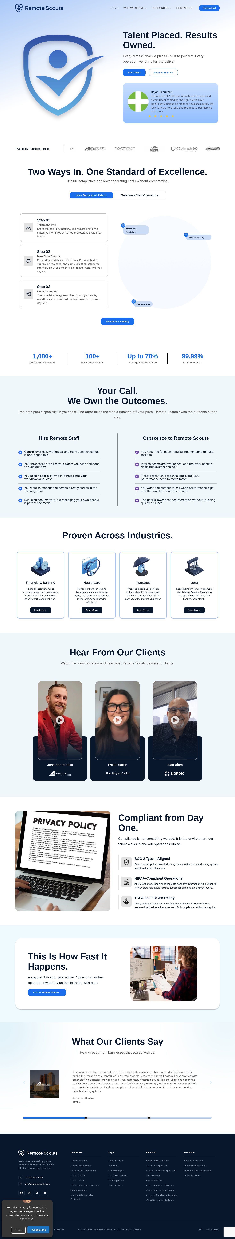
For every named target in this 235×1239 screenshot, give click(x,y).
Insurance (189, 1152)
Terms (200, 1230)
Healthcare (76, 1152)
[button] (18, 1230)
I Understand (38, 1229)
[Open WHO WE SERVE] (146, 8)
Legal (111, 1152)
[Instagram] (29, 1193)
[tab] (91, 195)
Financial (151, 1152)
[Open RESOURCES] (170, 8)
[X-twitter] (37, 1193)
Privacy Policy (212, 1230)
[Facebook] (21, 1193)
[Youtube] (45, 1193)
